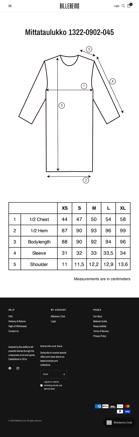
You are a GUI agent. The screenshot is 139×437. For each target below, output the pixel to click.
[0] (128, 6)
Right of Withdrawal (17, 326)
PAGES (97, 310)
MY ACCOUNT (58, 310)
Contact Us (13, 331)
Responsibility (99, 326)
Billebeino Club (58, 316)
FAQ (10, 316)
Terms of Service (101, 331)
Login (53, 321)
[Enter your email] (63, 374)
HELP (11, 310)
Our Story (97, 316)
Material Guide (100, 321)
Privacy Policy (99, 336)
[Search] (123, 6)
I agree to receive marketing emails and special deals (53, 385)
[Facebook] (12, 368)
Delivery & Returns (17, 321)
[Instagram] (20, 368)
